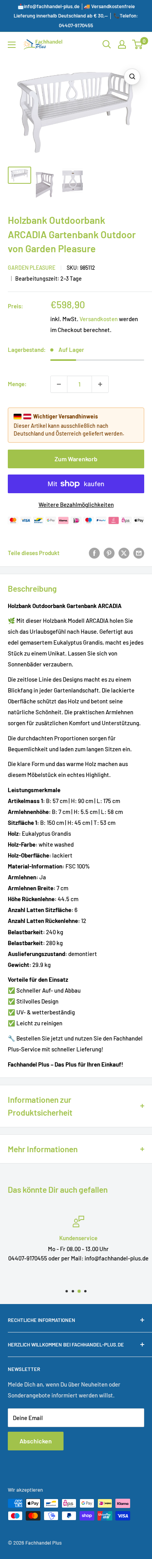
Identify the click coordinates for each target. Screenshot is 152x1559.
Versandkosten (99, 318)
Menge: (17, 383)
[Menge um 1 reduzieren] (59, 384)
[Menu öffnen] (12, 45)
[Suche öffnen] (107, 44)
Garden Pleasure (31, 267)
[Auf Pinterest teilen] (109, 552)
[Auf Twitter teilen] (123, 552)
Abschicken (35, 1441)
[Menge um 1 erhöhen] (100, 384)
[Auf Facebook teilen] (94, 552)
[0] (138, 44)
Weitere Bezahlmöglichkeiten (76, 504)
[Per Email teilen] (138, 552)
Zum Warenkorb (76, 458)
